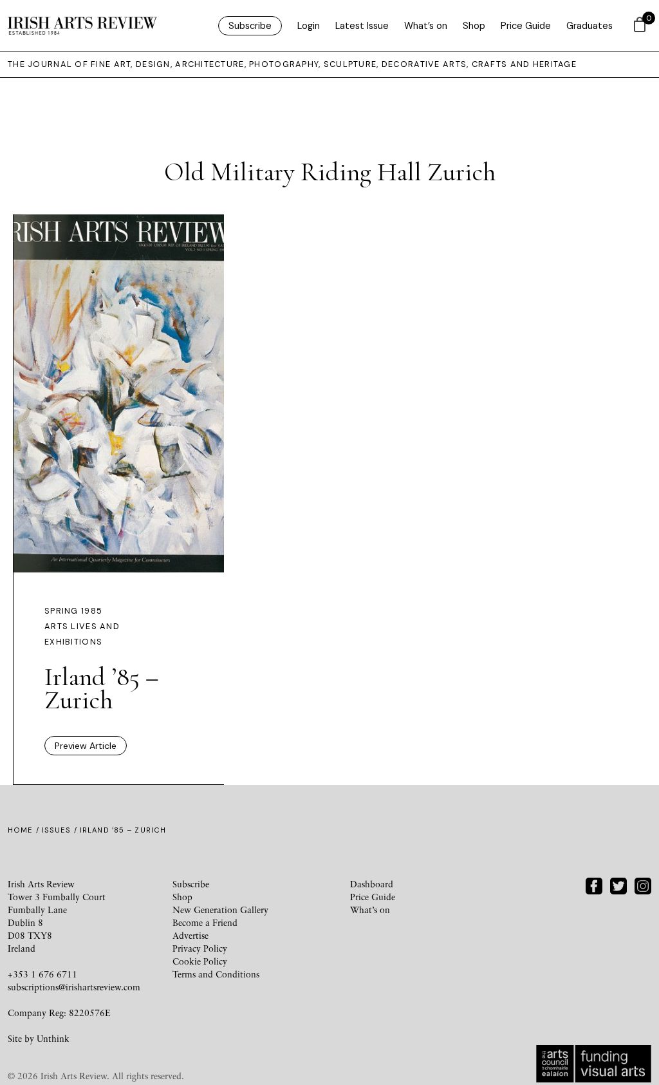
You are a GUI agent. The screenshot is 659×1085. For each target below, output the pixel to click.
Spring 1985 (73, 610)
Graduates (589, 26)
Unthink (53, 1038)
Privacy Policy (199, 948)
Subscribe (250, 26)
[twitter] (618, 884)
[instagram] (643, 884)
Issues (56, 830)
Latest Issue (362, 26)
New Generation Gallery (220, 909)
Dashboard (371, 883)
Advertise (190, 935)
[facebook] (594, 884)
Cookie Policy (199, 961)
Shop (474, 26)
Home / (25, 830)
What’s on (425, 26)
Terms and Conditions (215, 973)
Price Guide (526, 26)
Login (308, 26)
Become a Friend (204, 922)
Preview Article (85, 745)
